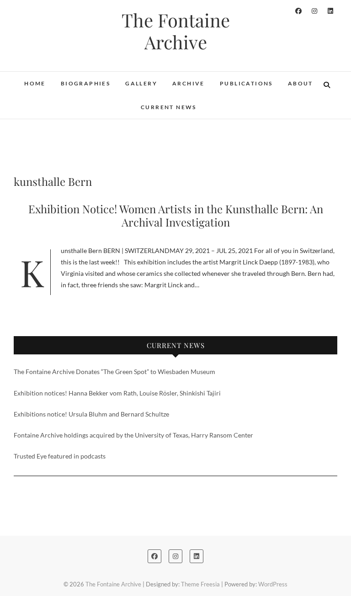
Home (35, 83)
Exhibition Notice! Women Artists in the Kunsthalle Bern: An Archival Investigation (175, 215)
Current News (169, 107)
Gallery (141, 83)
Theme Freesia (200, 584)
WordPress (272, 584)
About (300, 83)
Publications (246, 83)
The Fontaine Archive (176, 31)
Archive (188, 83)
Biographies (85, 83)
